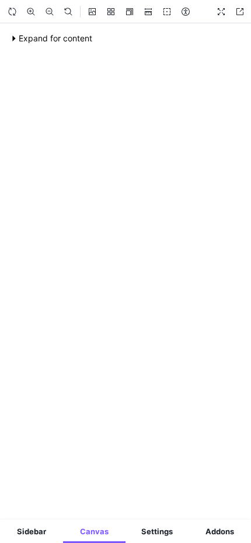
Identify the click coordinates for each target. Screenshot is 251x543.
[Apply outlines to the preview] (167, 11)
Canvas (94, 531)
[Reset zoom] (68, 11)
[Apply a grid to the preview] (111, 11)
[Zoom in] (31, 11)
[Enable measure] (148, 11)
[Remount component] (12, 11)
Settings (157, 531)
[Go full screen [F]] (221, 11)
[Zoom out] (49, 11)
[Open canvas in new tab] (240, 11)
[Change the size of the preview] (129, 11)
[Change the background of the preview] (92, 11)
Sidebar (31, 531)
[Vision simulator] (185, 11)
